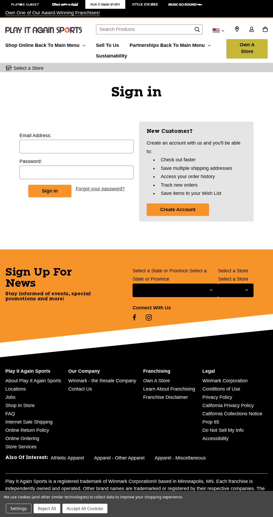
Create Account (177, 209)
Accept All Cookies (85, 508)
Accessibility (215, 438)
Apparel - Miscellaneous (180, 458)
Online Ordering (22, 438)
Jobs (10, 397)
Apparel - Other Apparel (119, 458)
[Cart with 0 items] (265, 30)
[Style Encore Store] (145, 4)
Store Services (21, 446)
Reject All (47, 508)
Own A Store (247, 48)
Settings (18, 508)
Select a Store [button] (28, 68)
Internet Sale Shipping (29, 422)
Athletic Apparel (67, 458)
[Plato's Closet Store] (25, 4)
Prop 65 (210, 422)
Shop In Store (20, 405)
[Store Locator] (237, 29)
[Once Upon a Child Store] (65, 4)
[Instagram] (149, 317)
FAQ (10, 413)
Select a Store (233, 270)
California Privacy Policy (228, 405)
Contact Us (80, 389)
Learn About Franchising (169, 389)
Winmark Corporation (225, 380)
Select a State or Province (160, 270)
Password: (30, 161)
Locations (15, 389)
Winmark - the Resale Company (102, 380)
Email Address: (35, 135)
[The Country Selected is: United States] (218, 30)
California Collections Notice (232, 413)
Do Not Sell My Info (223, 430)
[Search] (197, 30)
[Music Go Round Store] (185, 4)
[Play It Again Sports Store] (105, 4)
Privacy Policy (217, 397)
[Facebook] (134, 317)
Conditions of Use (221, 389)
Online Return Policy (27, 430)
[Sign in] (251, 30)
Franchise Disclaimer (165, 397)
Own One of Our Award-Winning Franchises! (52, 12)
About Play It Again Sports (33, 380)
